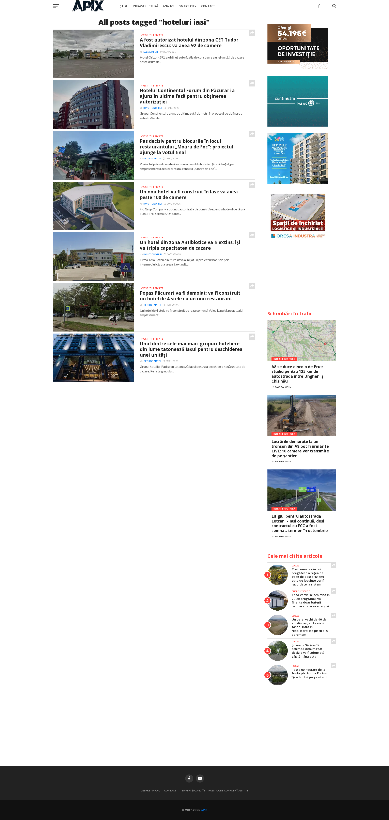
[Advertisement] (301, 276)
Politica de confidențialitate (228, 790)
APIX (204, 809)
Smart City (187, 6)
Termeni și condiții (192, 790)
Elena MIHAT (150, 52)
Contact (208, 6)
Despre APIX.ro (150, 790)
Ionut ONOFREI (152, 108)
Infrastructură (145, 6)
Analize (168, 6)
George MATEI (152, 158)
